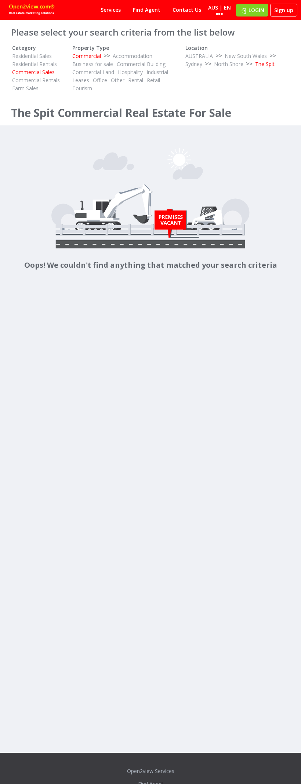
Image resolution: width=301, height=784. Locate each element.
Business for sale (92, 64)
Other (117, 80)
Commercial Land (93, 72)
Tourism (82, 88)
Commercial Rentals (36, 80)
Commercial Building (141, 64)
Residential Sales (32, 55)
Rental (135, 80)
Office (100, 80)
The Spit (265, 64)
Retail (153, 80)
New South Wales (246, 55)
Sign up (283, 10)
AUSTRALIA (199, 55)
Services (111, 9)
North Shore (228, 64)
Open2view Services (150, 770)
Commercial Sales (33, 72)
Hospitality (130, 72)
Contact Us (187, 9)
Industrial (157, 72)
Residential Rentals (34, 64)
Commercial (86, 55)
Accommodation (132, 55)
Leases (80, 80)
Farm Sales (25, 88)
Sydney (193, 64)
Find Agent (146, 9)
